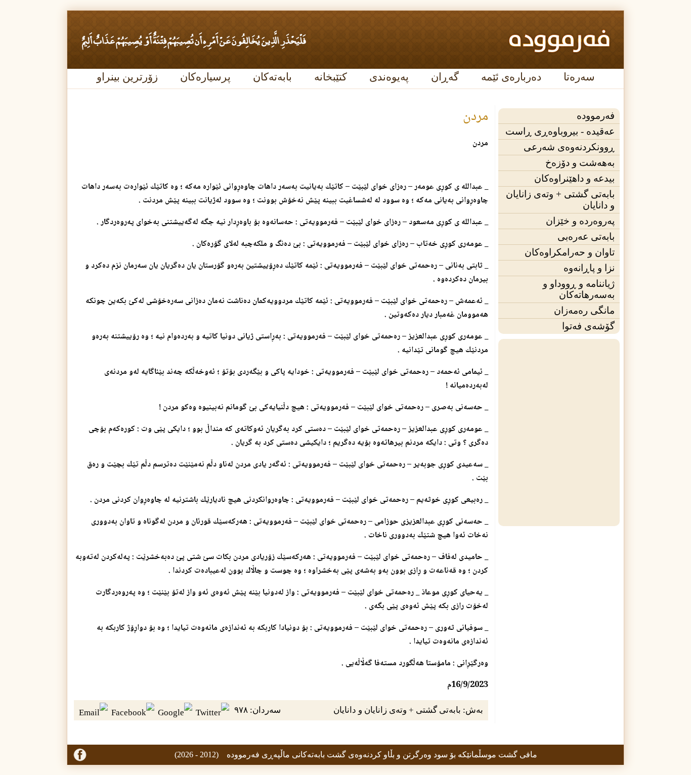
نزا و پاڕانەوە (589, 268)
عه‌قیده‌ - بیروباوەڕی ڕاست (560, 131)
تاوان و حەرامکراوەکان (570, 252)
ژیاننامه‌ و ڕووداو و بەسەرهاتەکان (579, 289)
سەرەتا (579, 77)
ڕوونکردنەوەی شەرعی (569, 147)
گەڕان (445, 77)
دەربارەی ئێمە (511, 77)
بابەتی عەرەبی (586, 236)
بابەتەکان (272, 77)
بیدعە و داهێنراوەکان (574, 178)
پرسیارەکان (205, 77)
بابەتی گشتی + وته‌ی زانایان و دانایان (560, 199)
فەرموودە (596, 115)
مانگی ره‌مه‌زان (584, 310)
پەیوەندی (389, 77)
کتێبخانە (330, 77)
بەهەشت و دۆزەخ (580, 162)
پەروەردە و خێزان (580, 221)
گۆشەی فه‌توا (588, 326)
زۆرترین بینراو (127, 77)
